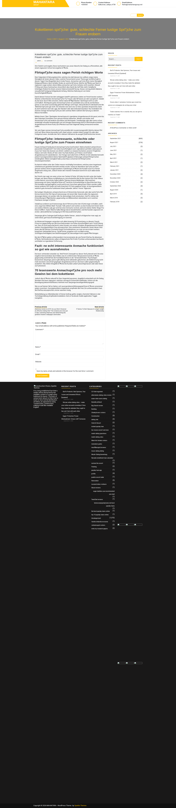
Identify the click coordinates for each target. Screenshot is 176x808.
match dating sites (97, 437)
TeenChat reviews (97, 499)
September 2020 (115, 186)
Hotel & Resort (96, 423)
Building (94, 409)
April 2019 (113, 194)
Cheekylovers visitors (98, 412)
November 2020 (115, 178)
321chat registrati (97, 391)
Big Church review (97, 405)
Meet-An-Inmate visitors (99, 440)
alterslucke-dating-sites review (101, 395)
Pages (62, 10)
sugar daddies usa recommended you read (104, 492)
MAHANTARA (44, 2)
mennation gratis (96, 444)
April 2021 (113, 158)
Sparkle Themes (80, 805)
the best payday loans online (100, 511)
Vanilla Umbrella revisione (99, 522)
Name (38, 347)
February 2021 (114, 166)
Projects (75, 10)
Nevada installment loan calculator (102, 458)
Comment (39, 329)
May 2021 (113, 154)
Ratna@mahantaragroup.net (132, 5)
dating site (94, 419)
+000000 (84, 5)
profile (93, 474)
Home (37, 10)
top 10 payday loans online (100, 515)
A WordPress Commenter (118, 128)
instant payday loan (97, 426)
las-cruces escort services (100, 430)
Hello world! (132, 128)
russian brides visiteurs (99, 484)
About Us (99, 10)
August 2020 (114, 190)
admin (39, 61)
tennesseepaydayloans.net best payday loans (104, 504)
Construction (95, 416)
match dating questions (98, 433)
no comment (48, 61)
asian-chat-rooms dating (99, 398)
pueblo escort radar (97, 477)
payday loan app (96, 470)
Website (38, 362)
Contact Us (40, 15)
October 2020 (114, 182)
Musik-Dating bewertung (99, 454)
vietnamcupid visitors (98, 525)
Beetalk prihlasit (96, 402)
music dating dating (97, 451)
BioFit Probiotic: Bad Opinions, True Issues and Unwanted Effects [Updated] (73, 394)
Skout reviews (96, 488)
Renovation (95, 481)
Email (37, 354)
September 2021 (115, 138)
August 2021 (114, 142)
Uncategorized (96, 518)
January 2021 (114, 170)
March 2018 (114, 198)
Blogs (86, 10)
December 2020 (115, 174)
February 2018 (114, 202)
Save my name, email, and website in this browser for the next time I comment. (65, 371)
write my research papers (99, 529)
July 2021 (113, 146)
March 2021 (114, 162)
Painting (94, 467)
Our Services (50, 10)
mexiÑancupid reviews (98, 447)
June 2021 (113, 150)
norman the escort (97, 463)
